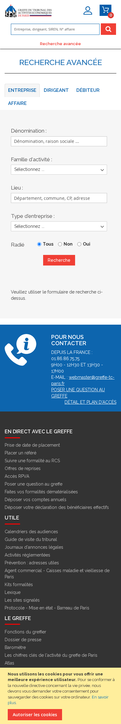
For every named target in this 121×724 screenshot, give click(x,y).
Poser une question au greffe (33, 484)
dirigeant (56, 90)
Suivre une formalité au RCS (32, 460)
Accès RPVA (17, 476)
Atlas (9, 663)
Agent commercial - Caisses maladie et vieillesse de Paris (57, 573)
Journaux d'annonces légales (34, 547)
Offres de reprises (23, 468)
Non (68, 244)
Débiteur (88, 90)
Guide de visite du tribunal (31, 539)
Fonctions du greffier (25, 631)
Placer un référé (20, 452)
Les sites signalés (22, 600)
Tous (48, 244)
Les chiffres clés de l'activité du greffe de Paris (51, 655)
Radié (18, 245)
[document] (61, 695)
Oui (86, 244)
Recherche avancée (60, 43)
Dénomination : (29, 131)
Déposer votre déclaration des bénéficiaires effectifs (57, 507)
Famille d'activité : (31, 159)
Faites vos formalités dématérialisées (41, 491)
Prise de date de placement (32, 445)
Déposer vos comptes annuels (35, 499)
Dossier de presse (23, 639)
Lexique (12, 592)
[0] (105, 10)
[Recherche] (108, 29)
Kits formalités (19, 584)
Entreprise (22, 90)
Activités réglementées (27, 554)
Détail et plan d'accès (90, 402)
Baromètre (15, 647)
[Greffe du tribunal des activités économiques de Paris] (28, 11)
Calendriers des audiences (31, 531)
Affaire (17, 103)
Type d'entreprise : (33, 216)
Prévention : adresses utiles (32, 562)
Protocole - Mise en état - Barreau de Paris (47, 607)
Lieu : (17, 188)
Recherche (59, 260)
